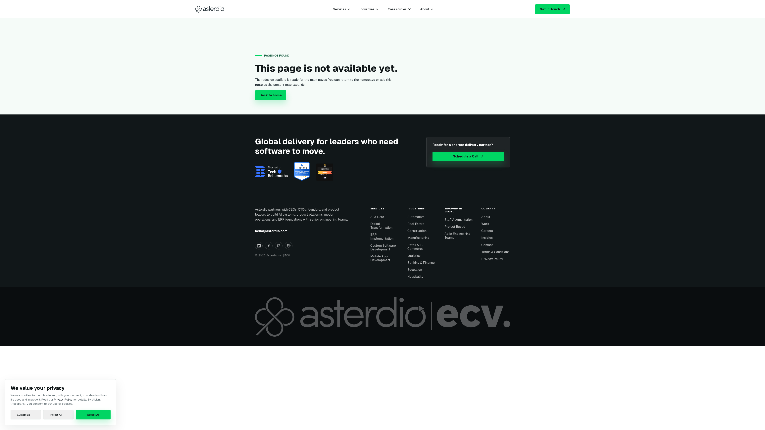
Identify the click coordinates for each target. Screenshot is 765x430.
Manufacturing (418, 238)
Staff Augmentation (458, 220)
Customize (23, 414)
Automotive (416, 217)
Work (485, 224)
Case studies (397, 9)
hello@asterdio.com (271, 231)
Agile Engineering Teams (457, 235)
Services (339, 9)
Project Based (454, 227)
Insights (487, 238)
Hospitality (415, 277)
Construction (417, 231)
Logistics (414, 256)
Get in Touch (552, 9)
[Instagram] (278, 245)
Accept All (93, 414)
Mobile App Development (380, 258)
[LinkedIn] (259, 245)
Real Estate (415, 224)
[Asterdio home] (209, 9)
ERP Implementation (381, 236)
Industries (367, 9)
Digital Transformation (381, 226)
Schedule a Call (468, 156)
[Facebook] (269, 245)
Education (414, 270)
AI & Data (377, 217)
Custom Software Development (383, 247)
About (424, 9)
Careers (487, 231)
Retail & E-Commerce (415, 247)
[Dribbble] (288, 245)
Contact (487, 245)
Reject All (56, 414)
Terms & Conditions (495, 252)
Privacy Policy (492, 259)
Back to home (271, 95)
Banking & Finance (421, 263)
